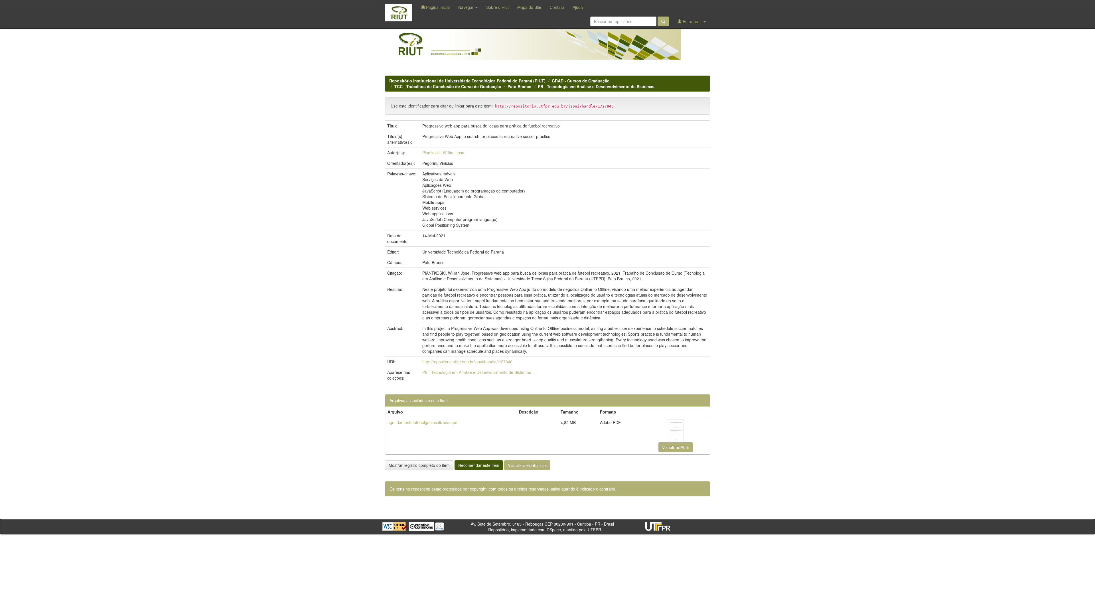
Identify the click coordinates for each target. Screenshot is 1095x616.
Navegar (466, 7)
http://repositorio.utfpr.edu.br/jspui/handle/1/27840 (467, 361)
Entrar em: (692, 21)
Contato (557, 7)
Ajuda (578, 7)
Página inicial (437, 7)
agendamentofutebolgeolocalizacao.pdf (423, 422)
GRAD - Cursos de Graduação (581, 81)
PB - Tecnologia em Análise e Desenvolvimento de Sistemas (596, 86)
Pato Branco (520, 86)
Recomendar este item (478, 465)
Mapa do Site (529, 7)
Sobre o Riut (497, 7)
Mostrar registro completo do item (419, 465)
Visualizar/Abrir (675, 447)
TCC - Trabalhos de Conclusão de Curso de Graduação (447, 86)
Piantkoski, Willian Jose (443, 152)
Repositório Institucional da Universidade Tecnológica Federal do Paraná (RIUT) (467, 81)
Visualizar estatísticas (527, 465)
